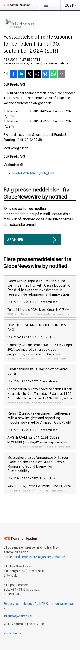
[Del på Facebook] (13, 74)
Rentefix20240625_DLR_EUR (33, 173)
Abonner (15, 240)
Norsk (8, 633)
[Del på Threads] (37, 74)
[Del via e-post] (61, 74)
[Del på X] (29, 74)
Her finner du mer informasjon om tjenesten (34, 557)
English (18, 633)
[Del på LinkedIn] (21, 74)
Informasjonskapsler (18, 616)
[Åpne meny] (47, 5)
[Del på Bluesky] (45, 74)
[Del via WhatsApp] (53, 74)
